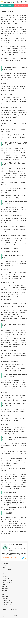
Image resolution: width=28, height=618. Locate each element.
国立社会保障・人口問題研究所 (10, 609)
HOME (4, 565)
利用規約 (5, 584)
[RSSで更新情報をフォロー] (25, 558)
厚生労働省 (5, 596)
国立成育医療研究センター (9, 605)
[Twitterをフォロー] (23, 558)
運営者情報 (5, 588)
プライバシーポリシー (8, 582)
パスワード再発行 (7, 570)
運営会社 (5, 590)
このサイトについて (7, 576)
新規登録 (5, 572)
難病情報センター (7, 600)
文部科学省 (5, 598)
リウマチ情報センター (8, 603)
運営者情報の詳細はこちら (9, 557)
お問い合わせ (6, 578)
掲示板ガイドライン (7, 580)
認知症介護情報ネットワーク (9, 607)
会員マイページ (6, 574)
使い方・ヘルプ (6, 586)
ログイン (5, 567)
